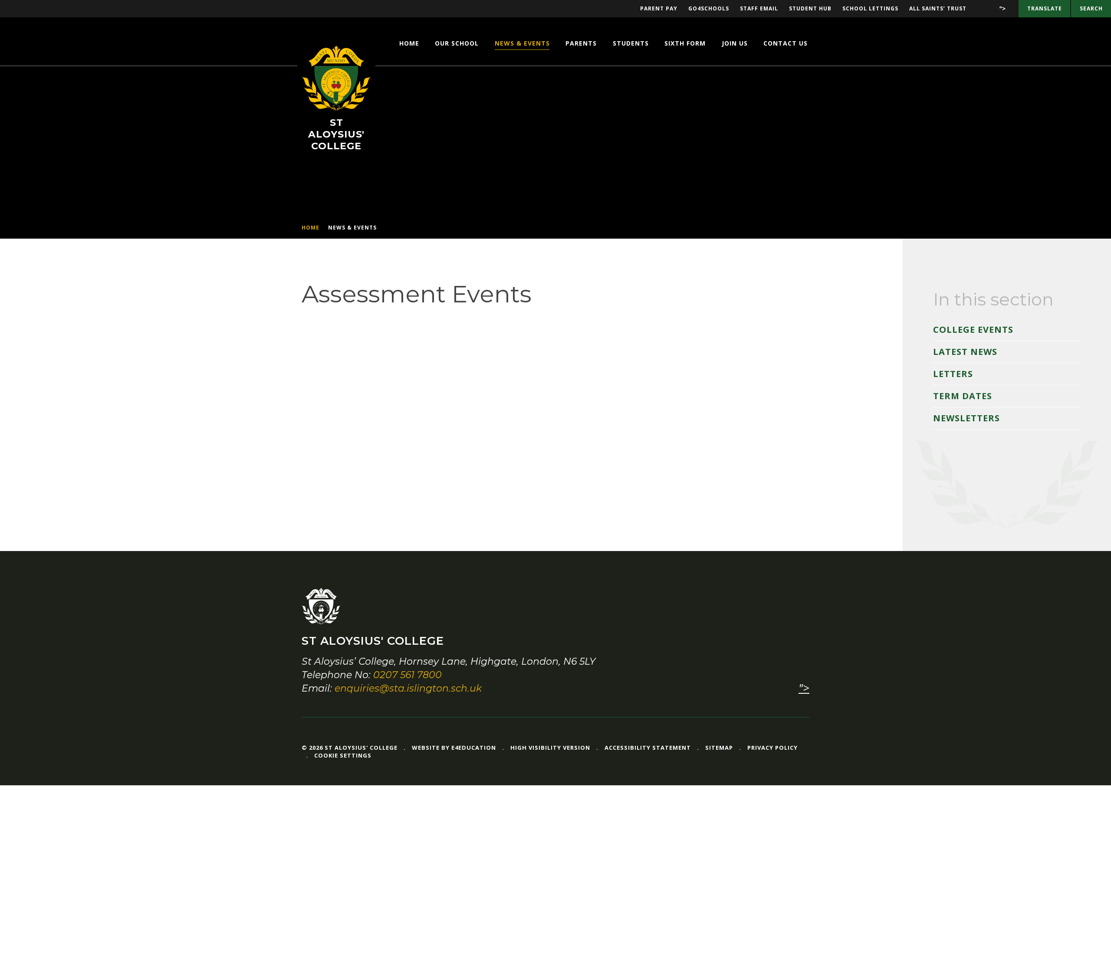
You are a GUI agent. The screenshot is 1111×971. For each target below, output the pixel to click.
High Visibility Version (550, 747)
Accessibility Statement (648, 747)
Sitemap (719, 747)
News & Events (352, 227)
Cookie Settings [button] (342, 755)
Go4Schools (708, 8)
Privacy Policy (772, 747)
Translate (1044, 8)
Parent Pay (658, 8)
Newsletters (966, 418)
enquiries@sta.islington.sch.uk (408, 688)
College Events (973, 329)
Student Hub (810, 8)
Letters (953, 374)
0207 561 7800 (407, 675)
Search (1091, 8)
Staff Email (759, 8)
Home (310, 227)
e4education (473, 747)
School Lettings (870, 8)
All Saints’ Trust (937, 8)
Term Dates (962, 396)
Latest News (965, 352)
